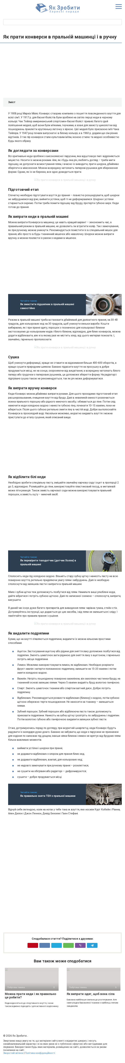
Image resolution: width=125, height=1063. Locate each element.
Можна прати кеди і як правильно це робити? (30, 995)
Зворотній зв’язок (13, 1053)
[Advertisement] (65, 71)
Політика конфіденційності (40, 1053)
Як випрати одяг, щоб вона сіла (91, 994)
